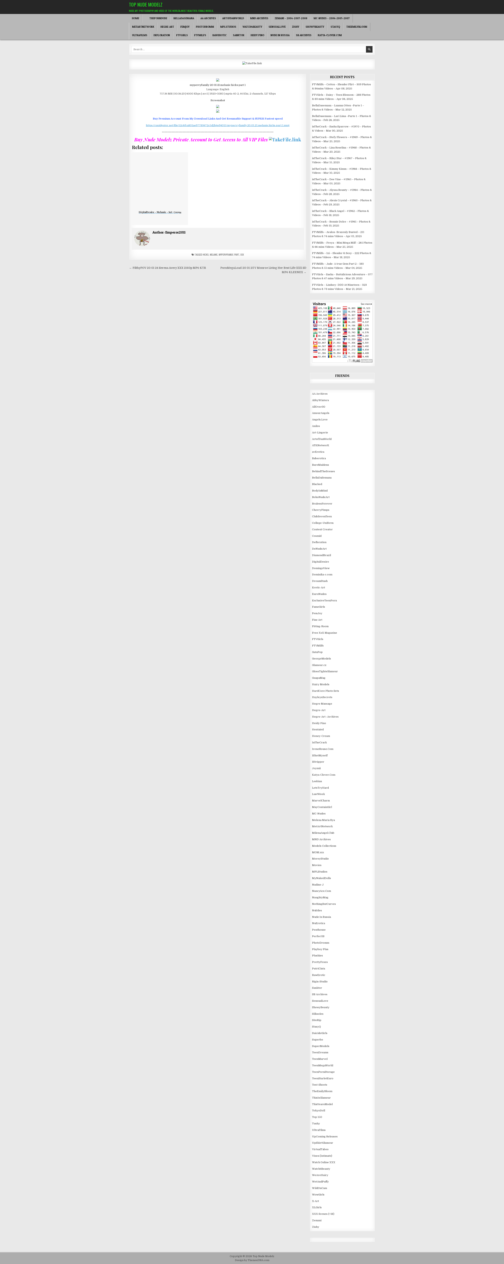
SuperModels (320, 1046)
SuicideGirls (319, 1033)
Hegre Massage (322, 703)
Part (236, 254)
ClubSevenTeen (322, 516)
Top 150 (317, 1117)
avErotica (318, 451)
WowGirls (318, 1194)
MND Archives (259, 18)
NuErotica (318, 923)
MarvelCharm (321, 800)
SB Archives (303, 35)
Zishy (295, 26)
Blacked (317, 484)
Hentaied (318, 729)
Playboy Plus (320, 949)
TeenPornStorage (323, 1071)
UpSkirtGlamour (322, 1142)
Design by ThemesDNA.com (252, 1260)
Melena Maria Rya (323, 820)
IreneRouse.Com (322, 748)
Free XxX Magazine (324, 632)
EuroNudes (319, 594)
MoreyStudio (320, 858)
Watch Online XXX (323, 1162)
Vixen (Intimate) (322, 1155)
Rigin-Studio (320, 981)
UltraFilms (139, 35)
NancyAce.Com (321, 890)
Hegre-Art (167, 26)
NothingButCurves (324, 903)
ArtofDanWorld (233, 18)
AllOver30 (318, 406)
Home (135, 18)
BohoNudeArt (321, 497)
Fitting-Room (320, 626)
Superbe (317, 1039)
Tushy (316, 1123)
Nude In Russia (280, 35)
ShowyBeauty (315, 26)
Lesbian (317, 781)
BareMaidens (320, 464)
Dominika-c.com (322, 574)
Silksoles (317, 1013)
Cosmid (316, 535)
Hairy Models (320, 684)
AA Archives (208, 18)
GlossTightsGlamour (325, 671)
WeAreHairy (320, 1175)
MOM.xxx (318, 852)
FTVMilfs (200, 35)
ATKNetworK (320, 445)
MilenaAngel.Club (323, 832)
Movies (316, 865)
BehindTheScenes (323, 471)
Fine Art (317, 619)
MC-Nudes (319, 813)
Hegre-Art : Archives (325, 716)
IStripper (318, 761)
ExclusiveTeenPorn (324, 600)
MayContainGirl (322, 807)
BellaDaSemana (183, 18)
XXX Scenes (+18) (323, 1213)
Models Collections (324, 845)
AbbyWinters (320, 400)
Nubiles (317, 910)
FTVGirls (182, 35)
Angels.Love (320, 419)
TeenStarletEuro (322, 1078)
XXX (242, 254)
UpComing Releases (325, 1136)
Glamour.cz (319, 665)
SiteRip (316, 1020)
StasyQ (335, 26)
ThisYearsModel (322, 1104)
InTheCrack (319, 742)
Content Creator (322, 529)
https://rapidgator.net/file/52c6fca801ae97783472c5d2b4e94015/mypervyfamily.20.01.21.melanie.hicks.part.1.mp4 (217, 125)
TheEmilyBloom (356, 26)
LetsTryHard (320, 787)
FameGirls (318, 606)
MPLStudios (228, 26)
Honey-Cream (321, 735)
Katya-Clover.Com (330, 35)
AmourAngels (320, 413)
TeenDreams (320, 1052)
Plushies (317, 955)
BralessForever (322, 503)
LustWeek (318, 794)
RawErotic (219, 35)
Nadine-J (318, 884)
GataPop (317, 652)
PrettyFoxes (320, 962)
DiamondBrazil (321, 555)
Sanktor (238, 35)
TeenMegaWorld (322, 1065)
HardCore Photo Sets (325, 690)
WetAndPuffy (320, 1181)
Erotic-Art (318, 587)
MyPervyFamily (226, 254)
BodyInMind (320, 490)
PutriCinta (318, 968)
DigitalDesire (320, 561)
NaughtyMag (320, 897)
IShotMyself (320, 755)
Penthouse (319, 929)
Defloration (162, 35)
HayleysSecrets (322, 697)
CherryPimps (320, 509)
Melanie (214, 254)
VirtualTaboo (320, 1149)
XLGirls (317, 1207)
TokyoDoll (318, 1110)
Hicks (206, 254)
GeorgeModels (321, 658)
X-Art (315, 1201)
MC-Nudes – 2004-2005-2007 (332, 18)
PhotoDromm (205, 26)
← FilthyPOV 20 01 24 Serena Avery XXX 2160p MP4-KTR (167, 267)
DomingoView (321, 568)
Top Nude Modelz (145, 4)
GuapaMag (318, 677)
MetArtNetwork (143, 26)
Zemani (316, 1220)
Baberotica (319, 458)
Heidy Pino (257, 35)
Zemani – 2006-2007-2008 (291, 18)
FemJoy (185, 26)
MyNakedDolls (321, 878)
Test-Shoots (319, 1084)
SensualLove (277, 26)
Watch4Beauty (252, 26)
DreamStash (320, 581)
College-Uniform (323, 522)
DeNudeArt (319, 548)
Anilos (316, 426)
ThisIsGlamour (321, 1097)
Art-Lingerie (320, 432)
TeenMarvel (320, 1058)
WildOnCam (319, 1188)
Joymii (316, 768)
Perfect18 (318, 936)
